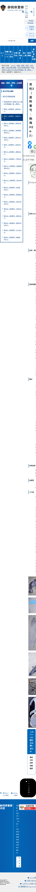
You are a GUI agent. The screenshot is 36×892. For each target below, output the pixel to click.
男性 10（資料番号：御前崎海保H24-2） (13, 167)
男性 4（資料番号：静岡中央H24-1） (12, 124)
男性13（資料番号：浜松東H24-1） (12, 188)
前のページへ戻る (6, 794)
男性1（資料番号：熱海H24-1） (12, 110)
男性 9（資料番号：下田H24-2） (12, 160)
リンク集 (33, 877)
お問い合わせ (31, 880)
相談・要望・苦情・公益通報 (11, 84)
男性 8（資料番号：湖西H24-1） (12, 153)
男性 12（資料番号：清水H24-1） (13, 181)
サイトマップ (31, 35)
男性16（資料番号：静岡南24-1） (13, 196)
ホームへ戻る (15, 794)
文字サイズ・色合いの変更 (26, 11)
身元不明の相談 (11, 67)
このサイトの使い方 (29, 883)
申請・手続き (20, 54)
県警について (7, 54)
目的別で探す (31, 28)
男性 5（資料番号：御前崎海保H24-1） (12, 131)
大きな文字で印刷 (27, 160)
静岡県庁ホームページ (28, 886)
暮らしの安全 (11, 54)
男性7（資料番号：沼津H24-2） (12, 146)
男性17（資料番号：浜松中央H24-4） (13, 203)
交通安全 (15, 54)
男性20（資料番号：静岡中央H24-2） (13, 224)
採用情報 (29, 54)
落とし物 (24, 54)
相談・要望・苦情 (33, 54)
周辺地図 (19, 862)
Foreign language (30, 22)
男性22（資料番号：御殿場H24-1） (12, 238)
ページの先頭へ (29, 787)
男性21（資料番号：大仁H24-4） (13, 231)
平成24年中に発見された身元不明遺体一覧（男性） (13, 103)
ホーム (2, 54)
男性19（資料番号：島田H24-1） (13, 217)
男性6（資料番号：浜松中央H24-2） (12, 138)
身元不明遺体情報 (23, 67)
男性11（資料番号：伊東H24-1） (13, 174)
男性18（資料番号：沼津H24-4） (13, 210)
